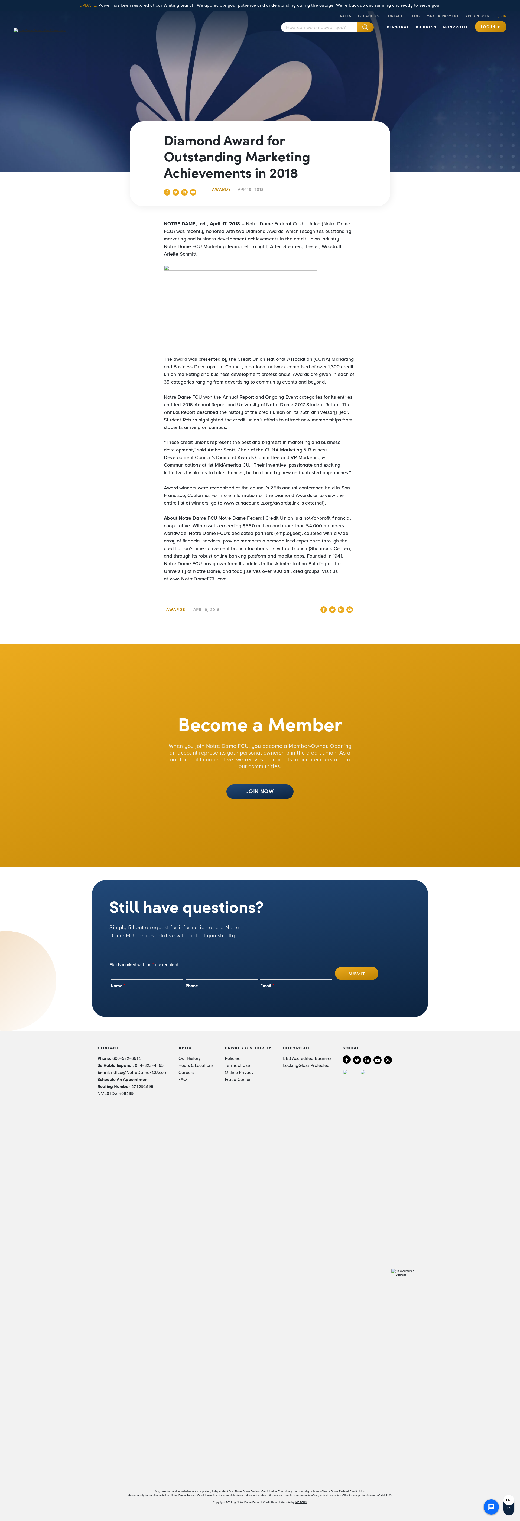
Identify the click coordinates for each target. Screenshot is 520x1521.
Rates (345, 15)
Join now (260, 791)
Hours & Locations (195, 1065)
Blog (415, 15)
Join (502, 15)
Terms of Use (237, 1065)
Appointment (479, 15)
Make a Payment (443, 15)
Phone (192, 985)
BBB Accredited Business (307, 1058)
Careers (186, 1072)
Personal (398, 27)
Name (118, 985)
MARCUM (301, 1502)
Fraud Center (238, 1079)
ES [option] (508, 1499)
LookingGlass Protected (306, 1065)
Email (267, 985)
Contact (394, 15)
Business (426, 27)
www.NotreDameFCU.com (198, 578)
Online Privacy (239, 1072)
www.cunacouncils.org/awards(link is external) (274, 502)
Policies (232, 1058)
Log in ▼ (491, 26)
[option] (508, 1500)
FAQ (182, 1079)
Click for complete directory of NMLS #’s (367, 1495)
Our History (189, 1058)
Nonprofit (455, 27)
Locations (368, 15)
